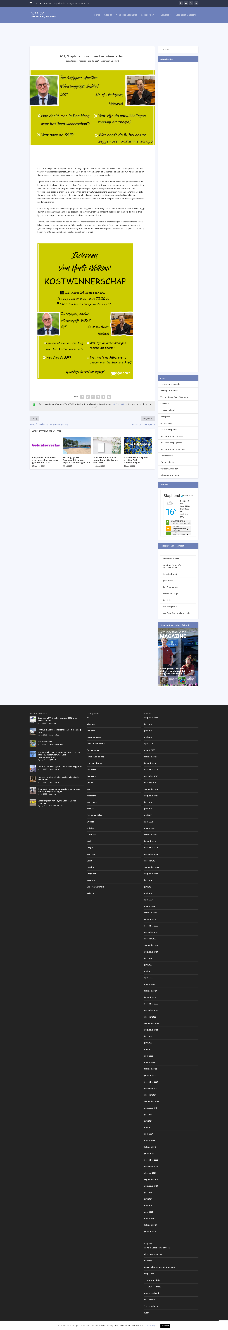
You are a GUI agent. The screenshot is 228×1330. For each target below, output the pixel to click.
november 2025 (151, 776)
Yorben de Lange (170, 593)
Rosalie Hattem (170, 567)
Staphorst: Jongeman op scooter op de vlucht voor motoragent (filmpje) (58, 790)
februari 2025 (150, 834)
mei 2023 (148, 971)
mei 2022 (148, 1049)
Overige (90, 821)
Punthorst (91, 834)
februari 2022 (150, 1069)
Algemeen (105, 61)
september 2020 (151, 1179)
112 (88, 717)
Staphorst (91, 867)
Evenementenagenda (170, 384)
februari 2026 (150, 756)
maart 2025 (149, 828)
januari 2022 (150, 1075)
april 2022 (148, 1056)
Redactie (82, 61)
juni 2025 (148, 808)
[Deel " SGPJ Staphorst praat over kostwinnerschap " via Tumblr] (98, 396)
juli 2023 (148, 958)
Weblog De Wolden (169, 390)
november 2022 (151, 1010)
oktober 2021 (150, 1095)
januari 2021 (150, 1153)
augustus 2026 (151, 717)
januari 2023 (150, 997)
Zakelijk (90, 893)
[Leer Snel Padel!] (33, 743)
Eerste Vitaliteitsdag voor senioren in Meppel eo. (59, 766)
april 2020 (148, 1212)
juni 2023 (148, 964)
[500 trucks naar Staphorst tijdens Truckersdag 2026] (33, 731)
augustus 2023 (151, 952)
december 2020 (151, 1160)
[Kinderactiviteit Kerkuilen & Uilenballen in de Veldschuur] (33, 779)
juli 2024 (148, 880)
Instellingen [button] (152, 1325)
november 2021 (151, 1088)
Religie (90, 847)
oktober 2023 (150, 938)
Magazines (149, 1273)
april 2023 (148, 977)
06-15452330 (118, 404)
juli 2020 (148, 1192)
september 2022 (151, 1023)
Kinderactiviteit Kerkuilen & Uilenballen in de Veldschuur (58, 778)
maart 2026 (149, 750)
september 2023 (151, 945)
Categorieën (147, 15)
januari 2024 (150, 919)
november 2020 (151, 1166)
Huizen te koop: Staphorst (172, 449)
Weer (146, 1312)
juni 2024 (148, 887)
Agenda (108, 15)
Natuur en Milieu (95, 815)
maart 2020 (149, 1218)
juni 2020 (148, 1199)
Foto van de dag (94, 763)
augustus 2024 (151, 873)
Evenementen (54, 735)
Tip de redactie (167, 462)
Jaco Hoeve (168, 580)
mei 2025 (148, 815)
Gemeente (91, 776)
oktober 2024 (150, 860)
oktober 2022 (150, 1017)
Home (97, 15)
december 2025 (151, 769)
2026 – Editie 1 (154, 1280)
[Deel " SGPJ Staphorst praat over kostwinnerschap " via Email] (108, 396)
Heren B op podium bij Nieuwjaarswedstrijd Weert (67, 3)
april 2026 (148, 743)
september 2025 (151, 789)
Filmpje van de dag (95, 756)
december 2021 (151, 1082)
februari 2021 (150, 1147)
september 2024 (151, 867)
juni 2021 (148, 1121)
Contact (165, 15)
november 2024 (151, 854)
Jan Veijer (167, 600)
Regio (89, 841)
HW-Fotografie (170, 606)
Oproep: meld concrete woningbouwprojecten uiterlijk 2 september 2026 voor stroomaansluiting (58, 754)
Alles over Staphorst (126, 15)
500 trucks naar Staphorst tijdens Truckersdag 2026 (59, 731)
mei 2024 (148, 893)
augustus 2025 (151, 795)
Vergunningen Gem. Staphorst (174, 397)
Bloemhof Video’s (171, 558)
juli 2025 (148, 802)
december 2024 (151, 847)
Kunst (89, 789)
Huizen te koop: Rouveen (171, 436)
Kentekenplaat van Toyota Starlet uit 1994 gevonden (57, 801)
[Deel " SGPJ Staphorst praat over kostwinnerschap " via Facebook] (82, 396)
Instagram (165, 416)
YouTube (164, 403)
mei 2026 (148, 737)
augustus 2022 (151, 1030)
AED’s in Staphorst (168, 429)
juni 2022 (148, 1042)
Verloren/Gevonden (169, 468)
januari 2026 (150, 763)
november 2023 (151, 932)
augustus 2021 (151, 1108)
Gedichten (91, 769)
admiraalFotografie (172, 565)
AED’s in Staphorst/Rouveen (157, 1247)
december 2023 (151, 926)
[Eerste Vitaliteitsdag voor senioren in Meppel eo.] (33, 768)
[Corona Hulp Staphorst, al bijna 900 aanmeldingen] (138, 445)
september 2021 (151, 1101)
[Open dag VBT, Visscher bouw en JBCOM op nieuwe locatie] (33, 719)
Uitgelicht (115, 61)
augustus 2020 (151, 1186)
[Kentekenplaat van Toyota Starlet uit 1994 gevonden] (33, 802)
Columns (91, 730)
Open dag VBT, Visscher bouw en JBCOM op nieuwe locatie (57, 719)
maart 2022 (149, 1062)
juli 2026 (148, 724)
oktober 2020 (150, 1173)
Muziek (90, 808)
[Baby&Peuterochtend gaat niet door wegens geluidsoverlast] (46, 445)
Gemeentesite (166, 455)
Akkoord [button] (165, 1325)
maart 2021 (149, 1140)
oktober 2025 (150, 782)
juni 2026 (148, 730)
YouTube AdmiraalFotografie (176, 613)
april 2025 (148, 821)
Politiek (90, 828)
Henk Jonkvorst (170, 574)
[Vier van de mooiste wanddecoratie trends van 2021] (107, 445)
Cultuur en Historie (95, 743)
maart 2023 (149, 984)
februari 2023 (150, 991)
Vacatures (91, 880)
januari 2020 (150, 1231)
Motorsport (92, 802)
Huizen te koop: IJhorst (171, 442)
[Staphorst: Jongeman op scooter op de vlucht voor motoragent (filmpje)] (33, 790)
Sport (62, 744)
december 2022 (151, 1003)
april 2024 (148, 899)
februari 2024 (150, 912)
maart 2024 (149, 906)
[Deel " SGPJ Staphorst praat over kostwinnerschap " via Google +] (93, 396)
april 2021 (148, 1134)
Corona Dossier (94, 737)
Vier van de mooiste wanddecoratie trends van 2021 (105, 460)
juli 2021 (148, 1114)
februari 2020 (150, 1225)
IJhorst (90, 782)
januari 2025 (150, 841)
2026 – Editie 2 (154, 1286)
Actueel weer (166, 423)
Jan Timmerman (170, 587)
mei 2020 (148, 1205)
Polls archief (150, 1299)
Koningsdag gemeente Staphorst (159, 1267)
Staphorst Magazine (186, 15)
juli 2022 (148, 1036)
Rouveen (91, 854)
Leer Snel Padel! (44, 741)
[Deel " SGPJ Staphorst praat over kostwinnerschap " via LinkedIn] (103, 396)
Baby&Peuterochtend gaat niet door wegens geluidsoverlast (45, 460)
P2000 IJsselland (167, 410)
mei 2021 (148, 1127)
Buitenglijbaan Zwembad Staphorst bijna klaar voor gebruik (76, 460)
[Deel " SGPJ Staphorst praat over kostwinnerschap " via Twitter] (87, 396)
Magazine (91, 795)
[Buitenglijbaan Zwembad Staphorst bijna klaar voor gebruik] (77, 445)
